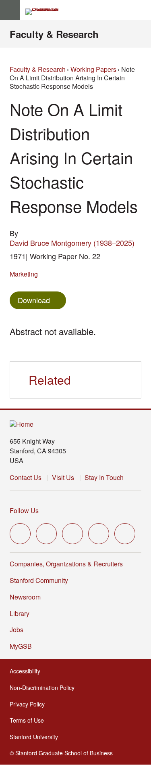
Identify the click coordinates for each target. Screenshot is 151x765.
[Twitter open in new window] (20, 533)
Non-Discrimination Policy (44, 687)
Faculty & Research (54, 34)
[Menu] (10, 10)
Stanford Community (39, 580)
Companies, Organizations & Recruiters (66, 563)
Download (34, 300)
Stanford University (36, 737)
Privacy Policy (30, 704)
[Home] (21, 424)
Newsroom (25, 597)
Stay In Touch (104, 477)
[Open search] (141, 10)
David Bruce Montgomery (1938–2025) (72, 242)
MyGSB (23, 646)
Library (19, 613)
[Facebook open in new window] (46, 533)
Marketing (24, 274)
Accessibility (27, 671)
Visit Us (63, 477)
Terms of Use (29, 720)
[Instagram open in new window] (72, 533)
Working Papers (93, 69)
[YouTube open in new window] (98, 533)
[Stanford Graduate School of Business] (45, 11)
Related (50, 379)
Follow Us (24, 510)
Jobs (16, 629)
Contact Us (25, 477)
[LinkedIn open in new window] (124, 533)
